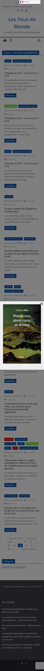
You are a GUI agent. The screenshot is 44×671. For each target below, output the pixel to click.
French (26, 2)
